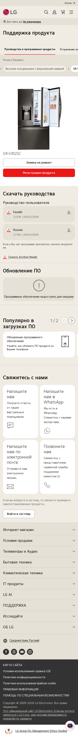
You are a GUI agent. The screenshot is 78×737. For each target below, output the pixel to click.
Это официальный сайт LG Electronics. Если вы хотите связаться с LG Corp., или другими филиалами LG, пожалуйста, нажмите (39, 714)
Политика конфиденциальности (24, 677)
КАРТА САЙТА (12, 665)
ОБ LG (8, 627)
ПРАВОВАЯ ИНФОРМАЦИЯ (20, 689)
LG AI (7, 594)
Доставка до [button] (23, 21)
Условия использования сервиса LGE (27, 671)
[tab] (30, 50)
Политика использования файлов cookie (29, 683)
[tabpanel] (39, 210)
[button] (46, 12)
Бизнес (68, 3)
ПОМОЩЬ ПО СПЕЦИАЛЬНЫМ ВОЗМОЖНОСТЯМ (36, 695)
